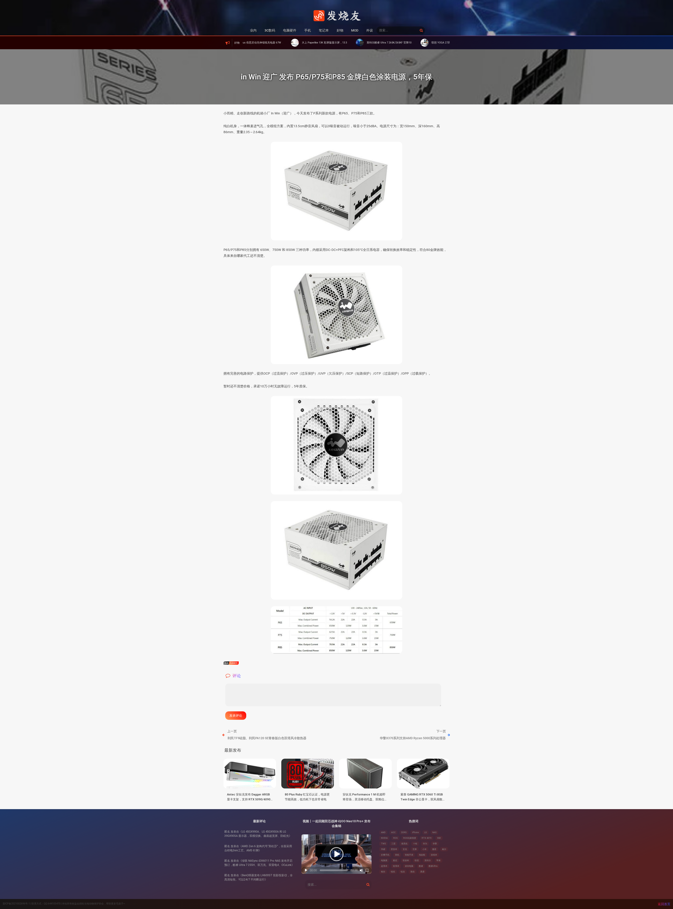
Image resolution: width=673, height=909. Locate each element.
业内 (253, 30)
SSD (439, 838)
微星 (434, 849)
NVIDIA (384, 838)
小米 (424, 849)
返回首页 (664, 904)
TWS (383, 843)
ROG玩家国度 (409, 838)
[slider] (334, 870)
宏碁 (415, 849)
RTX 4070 (426, 838)
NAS (434, 832)
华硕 (383, 849)
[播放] (306, 870)
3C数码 (269, 30)
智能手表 (409, 855)
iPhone (415, 832)
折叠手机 (385, 855)
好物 (340, 30)
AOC (393, 832)
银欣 (383, 871)
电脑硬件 (289, 30)
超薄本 (384, 866)
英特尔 (427, 860)
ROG (395, 838)
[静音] (361, 870)
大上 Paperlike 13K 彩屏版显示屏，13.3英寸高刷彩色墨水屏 (275, 42)
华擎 (435, 843)
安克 (405, 849)
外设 (369, 30)
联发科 (406, 860)
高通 (422, 871)
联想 (417, 860)
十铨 (415, 843)
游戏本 (434, 855)
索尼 (395, 860)
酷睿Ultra (433, 866)
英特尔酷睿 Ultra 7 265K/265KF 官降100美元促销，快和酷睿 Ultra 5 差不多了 (350, 42)
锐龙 (403, 871)
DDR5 (404, 832)
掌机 (397, 855)
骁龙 (412, 871)
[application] (336, 854)
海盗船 (422, 855)
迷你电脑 (409, 866)
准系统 (404, 843)
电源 (226, 663)
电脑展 (384, 860)
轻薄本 (396, 866)
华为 (425, 843)
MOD (354, 30)
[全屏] (367, 870)
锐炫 (393, 871)
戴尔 (444, 849)
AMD (383, 832)
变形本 (394, 849)
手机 (307, 30)
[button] (336, 854)
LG (425, 832)
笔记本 (324, 30)
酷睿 (421, 866)
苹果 (438, 860)
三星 (393, 843)
